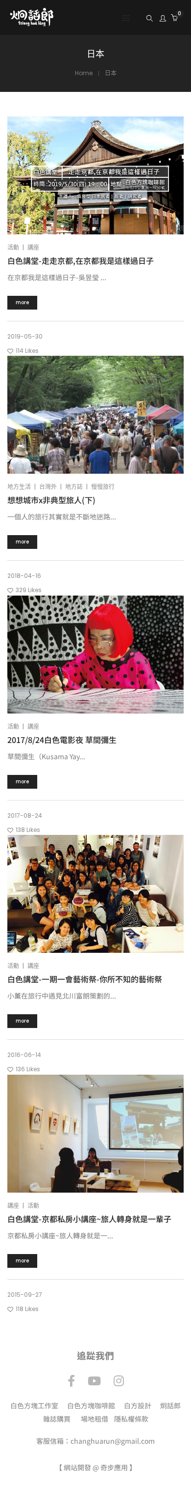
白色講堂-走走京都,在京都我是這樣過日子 (80, 260)
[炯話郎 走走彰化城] (31, 22)
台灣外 (48, 487)
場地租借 (94, 1419)
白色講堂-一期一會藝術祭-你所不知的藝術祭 (84, 978)
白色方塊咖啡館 (91, 1405)
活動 (13, 247)
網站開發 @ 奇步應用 (96, 1467)
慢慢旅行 (103, 487)
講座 (33, 247)
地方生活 (19, 487)
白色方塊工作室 (34, 1405)
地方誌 (74, 487)
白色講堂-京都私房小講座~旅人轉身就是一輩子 (89, 1218)
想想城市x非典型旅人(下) (51, 499)
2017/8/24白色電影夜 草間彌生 (62, 739)
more (22, 302)
